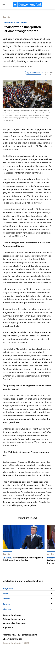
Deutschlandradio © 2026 (16, 643)
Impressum (8, 627)
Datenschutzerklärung (14, 619)
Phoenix (28, 634)
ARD (14, 634)
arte (35, 634)
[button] (4, 4)
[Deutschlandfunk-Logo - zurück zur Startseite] (27, 4)
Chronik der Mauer (12, 638)
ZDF (20, 634)
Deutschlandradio (12, 615)
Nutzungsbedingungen (14, 623)
